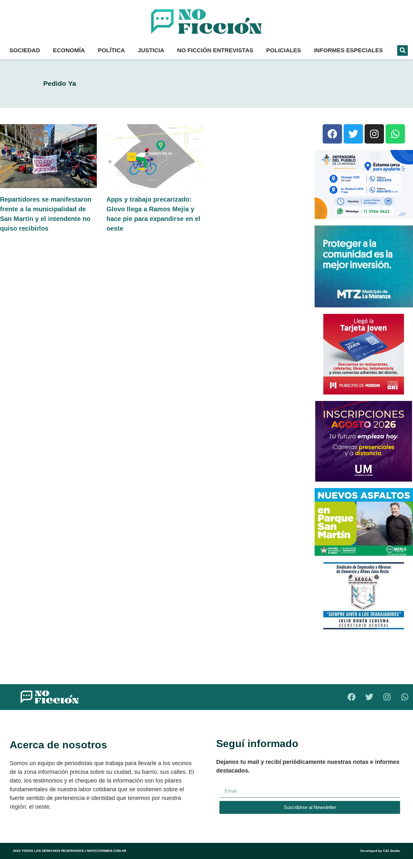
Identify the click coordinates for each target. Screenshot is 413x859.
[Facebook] (332, 134)
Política (111, 50)
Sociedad (24, 50)
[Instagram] (374, 134)
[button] (402, 50)
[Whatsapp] (395, 134)
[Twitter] (353, 134)
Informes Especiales (348, 50)
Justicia (151, 50)
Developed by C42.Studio (380, 851)
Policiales (283, 50)
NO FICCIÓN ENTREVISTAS (215, 50)
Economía (69, 50)
